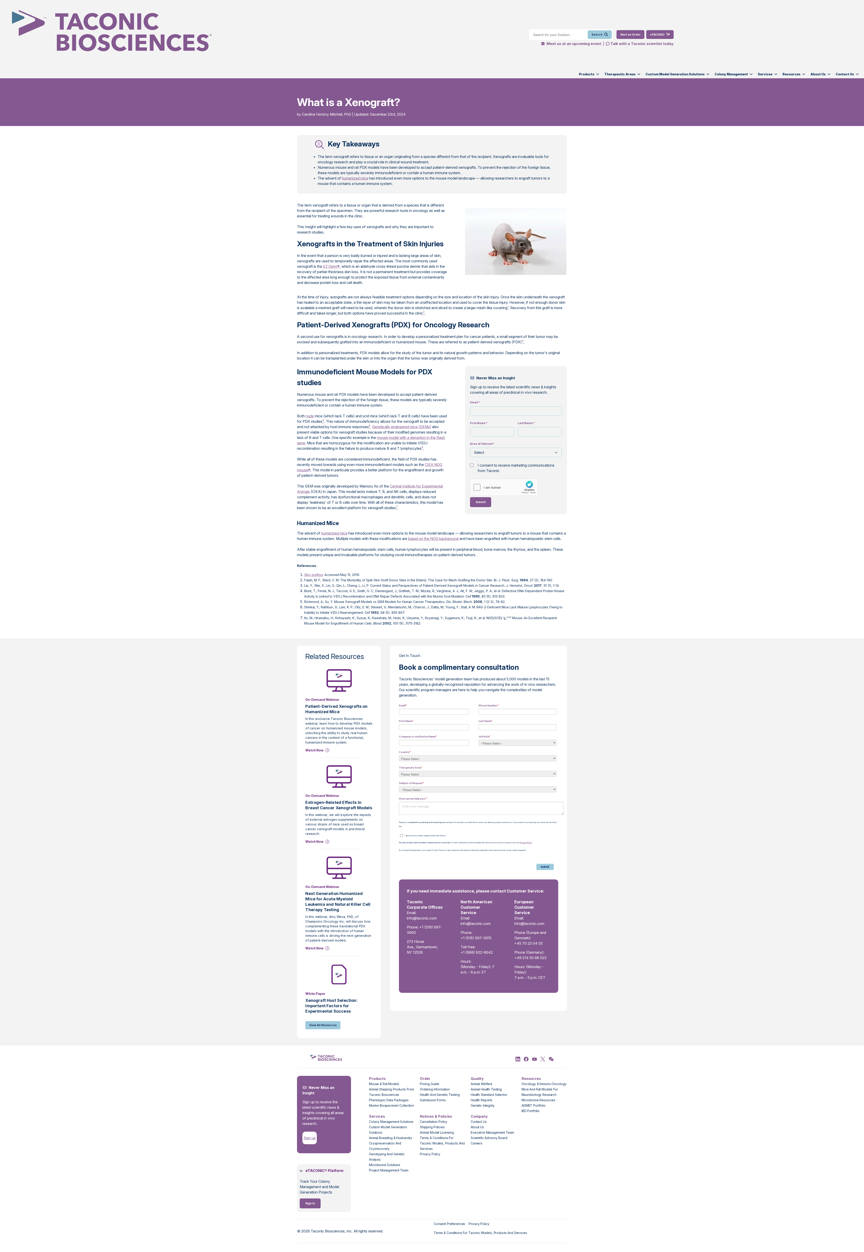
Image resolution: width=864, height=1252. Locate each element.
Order (425, 1078)
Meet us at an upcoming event (573, 43)
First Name (479, 423)
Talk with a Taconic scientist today (642, 43)
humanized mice (355, 178)
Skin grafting (313, 575)
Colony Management (731, 74)
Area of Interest (482, 443)
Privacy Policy (526, 842)
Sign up (310, 1138)
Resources (792, 74)
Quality (477, 1078)
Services (765, 74)
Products (586, 74)
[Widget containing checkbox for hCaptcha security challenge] (504, 487)
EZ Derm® (331, 266)
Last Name (526, 423)
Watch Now (314, 750)
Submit (481, 502)
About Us (818, 74)
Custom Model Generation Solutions (675, 74)
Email (475, 402)
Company (479, 1116)
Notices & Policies (436, 1116)
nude (310, 416)
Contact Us (845, 74)
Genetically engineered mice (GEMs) (401, 427)
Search (597, 34)
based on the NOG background (433, 538)
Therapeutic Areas (620, 74)
